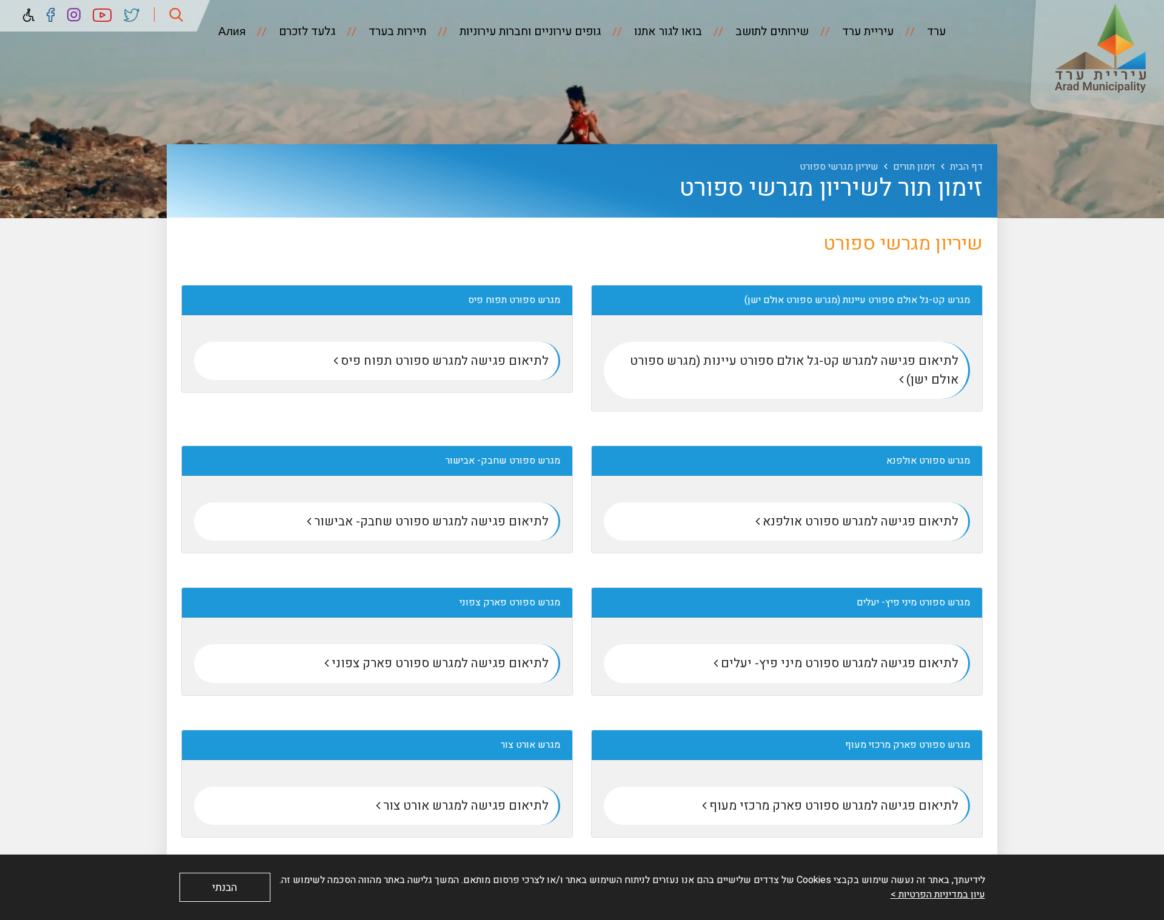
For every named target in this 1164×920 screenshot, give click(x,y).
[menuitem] (921, 31)
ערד (935, 31)
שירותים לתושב (770, 31)
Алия (232, 31)
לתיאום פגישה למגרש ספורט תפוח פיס (443, 361)
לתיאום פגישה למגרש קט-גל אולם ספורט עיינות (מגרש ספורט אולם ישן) (794, 370)
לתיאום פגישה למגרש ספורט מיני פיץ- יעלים (838, 663)
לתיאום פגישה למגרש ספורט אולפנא (859, 521)
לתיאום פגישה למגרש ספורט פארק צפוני (439, 663)
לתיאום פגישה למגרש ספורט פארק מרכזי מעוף (832, 805)
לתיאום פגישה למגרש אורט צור (464, 805)
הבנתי (224, 887)
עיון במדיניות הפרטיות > (938, 894)
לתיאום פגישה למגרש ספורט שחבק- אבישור (430, 521)
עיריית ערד (866, 31)
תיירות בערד (396, 31)
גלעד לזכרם (305, 31)
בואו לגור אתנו (666, 31)
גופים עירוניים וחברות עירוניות (529, 31)
